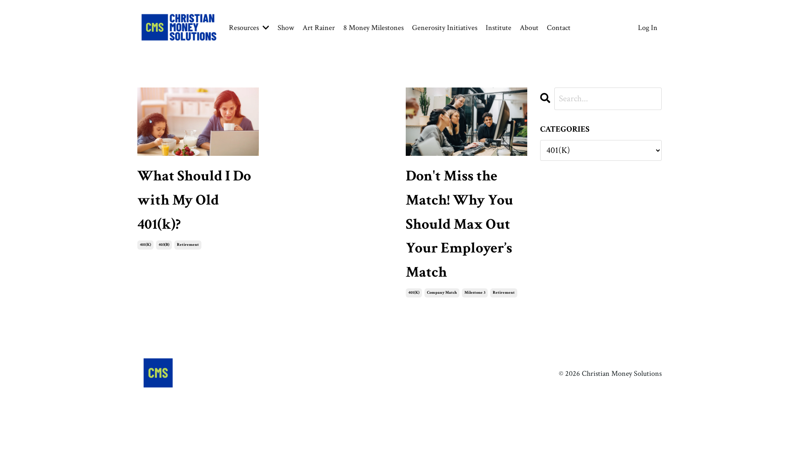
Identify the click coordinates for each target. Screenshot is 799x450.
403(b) (164, 245)
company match (442, 292)
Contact (559, 27)
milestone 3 (474, 292)
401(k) (145, 245)
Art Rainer (319, 27)
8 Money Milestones (373, 27)
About (529, 27)
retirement (188, 245)
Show (286, 27)
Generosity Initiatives (444, 27)
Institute (498, 27)
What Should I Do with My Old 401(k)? (194, 200)
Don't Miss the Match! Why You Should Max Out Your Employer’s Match (459, 224)
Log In (648, 27)
